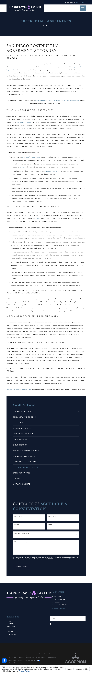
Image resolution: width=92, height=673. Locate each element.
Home (9, 621)
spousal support (51, 171)
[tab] (78, 411)
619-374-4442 (81, 2)
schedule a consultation (70, 100)
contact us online (54, 100)
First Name (18, 516)
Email (50, 525)
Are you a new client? (22, 533)
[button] (4, 660)
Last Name (52, 516)
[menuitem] (45, 411)
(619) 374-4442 (40, 100)
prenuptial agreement (25, 122)
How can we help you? (22, 542)
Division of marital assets (31, 157)
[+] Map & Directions (59, 608)
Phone (16, 525)
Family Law (11, 626)
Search (54, 618)
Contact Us (11, 634)
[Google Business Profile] (50, 624)
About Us (10, 624)
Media (9, 629)
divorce (22, 167)
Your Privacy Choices (31, 660)
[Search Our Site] (83, 618)
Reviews (10, 631)
